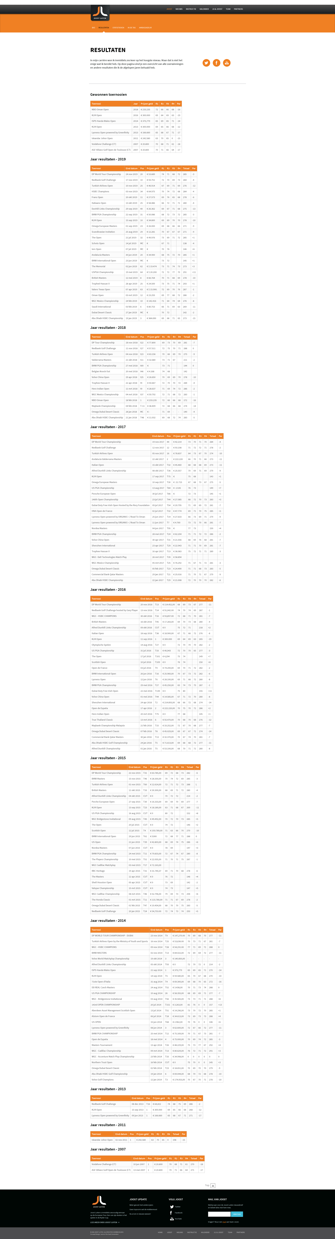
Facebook (178, 1212)
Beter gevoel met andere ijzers (141, 1205)
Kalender (204, 9)
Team (228, 9)
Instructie (191, 9)
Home (160, 1232)
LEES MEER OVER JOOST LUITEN (103, 1222)
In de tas (132, 27)
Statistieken (118, 27)
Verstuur (237, 1214)
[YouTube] (227, 63)
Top (207, 1185)
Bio (93, 27)
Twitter (177, 1206)
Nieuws (179, 9)
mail (224, 1222)
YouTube (178, 1219)
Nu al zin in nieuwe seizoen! (140, 1214)
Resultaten (104, 27)
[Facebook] (216, 63)
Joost (169, 9)
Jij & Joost (217, 9)
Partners (238, 9)
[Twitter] (206, 63)
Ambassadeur (145, 27)
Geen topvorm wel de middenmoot (143, 1209)
